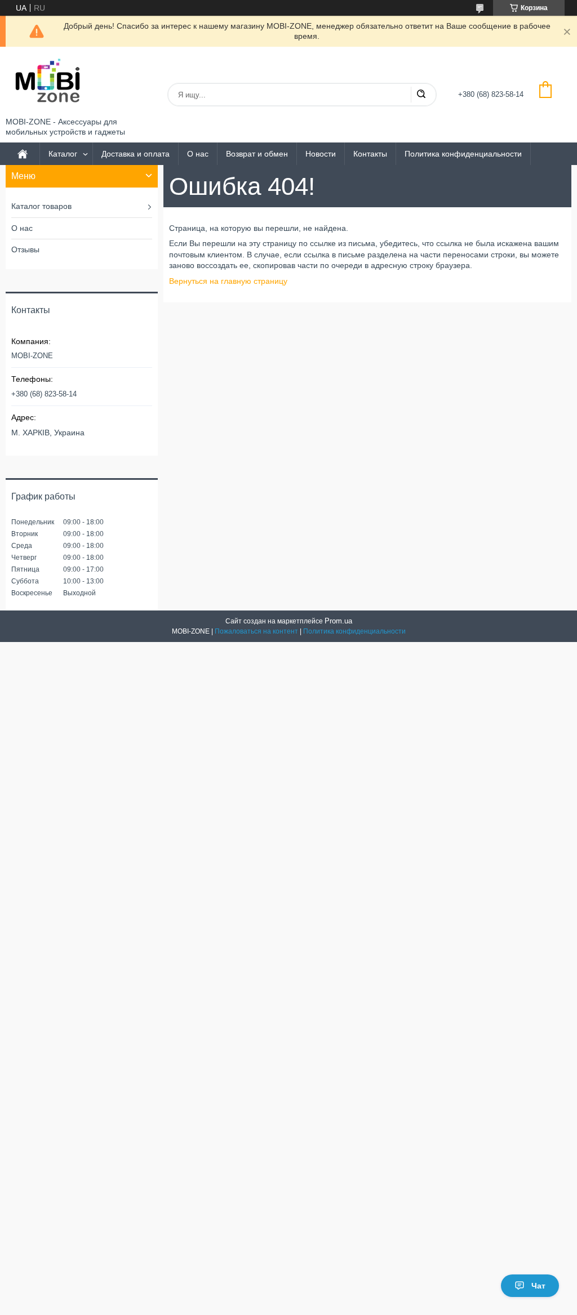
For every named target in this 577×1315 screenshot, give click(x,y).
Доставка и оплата (135, 153)
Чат (538, 1285)
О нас (197, 153)
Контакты (370, 153)
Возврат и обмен (257, 153)
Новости (320, 153)
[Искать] (421, 94)
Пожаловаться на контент (256, 631)
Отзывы (25, 249)
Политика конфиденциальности (463, 153)
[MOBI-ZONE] (48, 82)
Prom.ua (338, 621)
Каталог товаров (41, 206)
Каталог (62, 153)
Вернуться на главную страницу (228, 281)
